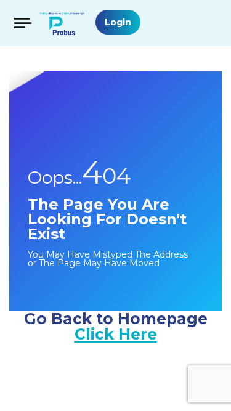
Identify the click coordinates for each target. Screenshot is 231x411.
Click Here (116, 334)
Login (118, 22)
